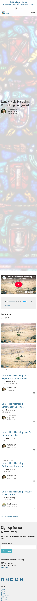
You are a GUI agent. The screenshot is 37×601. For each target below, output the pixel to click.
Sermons (4, 599)
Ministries (4, 597)
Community (5, 595)
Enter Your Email (6, 544)
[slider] (11, 301)
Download (7, 305)
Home (3, 589)
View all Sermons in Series (9, 517)
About (3, 591)
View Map (4, 567)
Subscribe (6, 551)
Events (3, 593)
